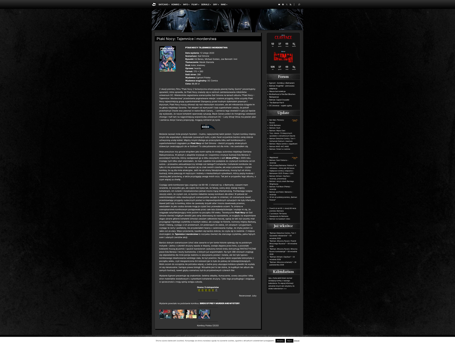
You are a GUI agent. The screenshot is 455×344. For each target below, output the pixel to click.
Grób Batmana (275, 125)
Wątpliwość (273, 157)
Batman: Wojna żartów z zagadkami (283, 144)
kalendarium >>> (280, 289)
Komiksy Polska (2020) (208, 325)
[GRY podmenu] (218, 4)
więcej (296, 341)
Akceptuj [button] (280, 341)
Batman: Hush (274, 128)
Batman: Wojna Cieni (277, 131)
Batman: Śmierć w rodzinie (279, 149)
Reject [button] (289, 341)
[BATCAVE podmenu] (169, 4)
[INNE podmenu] (226, 4)
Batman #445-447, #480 (279, 146)
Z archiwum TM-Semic (278, 214)
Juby (254, 296)
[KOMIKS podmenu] (180, 4)
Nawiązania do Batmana (278, 216)
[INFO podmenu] (189, 4)
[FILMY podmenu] (198, 4)
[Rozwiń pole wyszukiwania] (299, 4)
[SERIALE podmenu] (210, 4)
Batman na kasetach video (279, 219)
